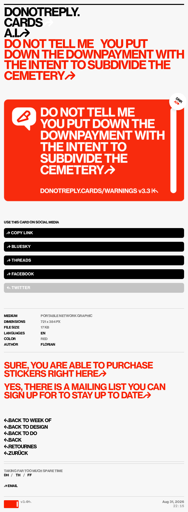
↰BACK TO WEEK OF (27, 420)
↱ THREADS (19, 261)
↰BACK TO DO (20, 433)
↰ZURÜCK (16, 453)
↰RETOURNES (20, 446)
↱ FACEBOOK (20, 274)
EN (43, 333)
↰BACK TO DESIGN (26, 427)
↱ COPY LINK (19, 233)
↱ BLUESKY (19, 247)
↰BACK (13, 440)
